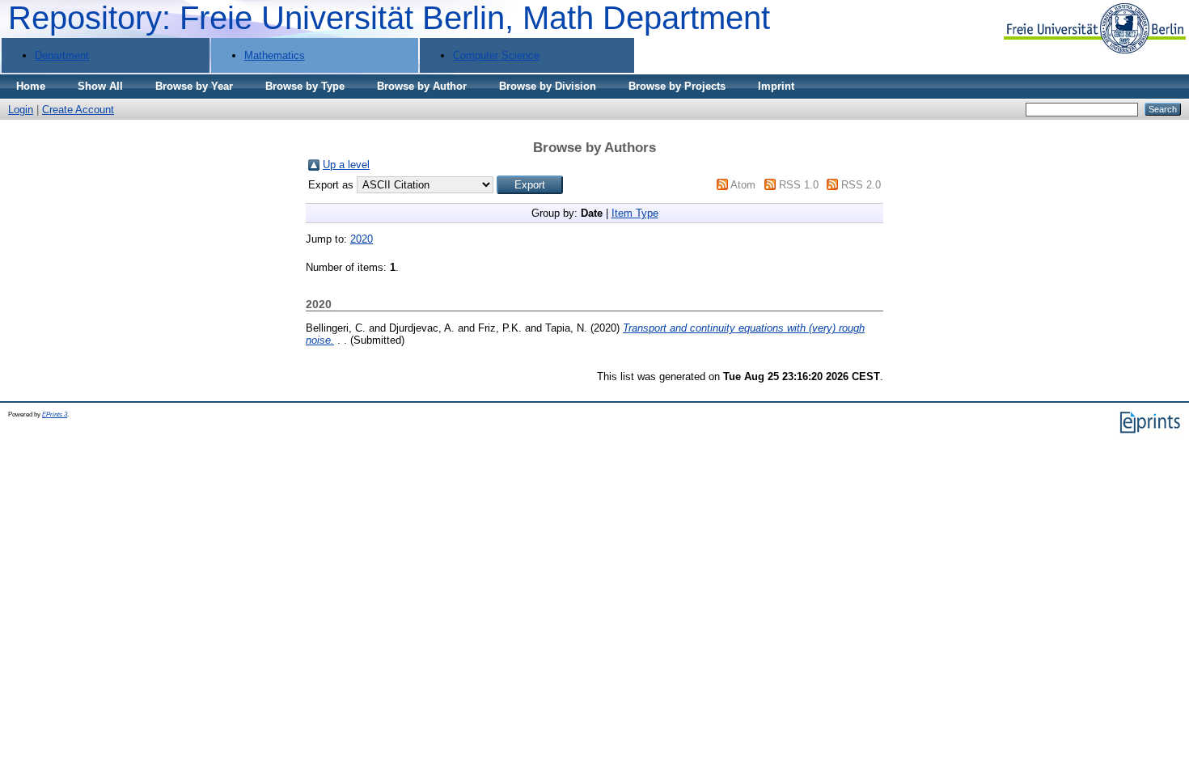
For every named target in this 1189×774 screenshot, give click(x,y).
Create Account (78, 110)
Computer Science (496, 55)
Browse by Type (305, 86)
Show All (100, 86)
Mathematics (274, 55)
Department (62, 55)
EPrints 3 (54, 414)
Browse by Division (547, 86)
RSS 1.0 (799, 185)
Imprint (776, 86)
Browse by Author (422, 86)
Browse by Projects (677, 86)
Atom (742, 185)
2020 (361, 239)
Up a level (346, 165)
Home (30, 86)
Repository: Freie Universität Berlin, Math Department (389, 18)
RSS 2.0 (861, 185)
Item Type (634, 213)
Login (20, 110)
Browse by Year (194, 86)
